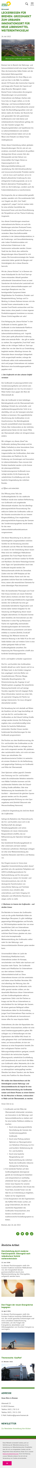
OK (7, 1463)
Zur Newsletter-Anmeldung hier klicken (16, 1428)
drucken (31, 1234)
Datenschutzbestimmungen (11, 1454)
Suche (26, 4)
